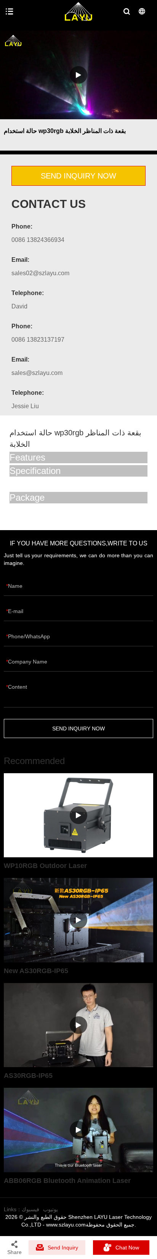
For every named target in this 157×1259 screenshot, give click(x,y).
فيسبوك (30, 1209)
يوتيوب (50, 1209)
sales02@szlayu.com (40, 273)
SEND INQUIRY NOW (78, 176)
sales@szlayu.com (36, 373)
